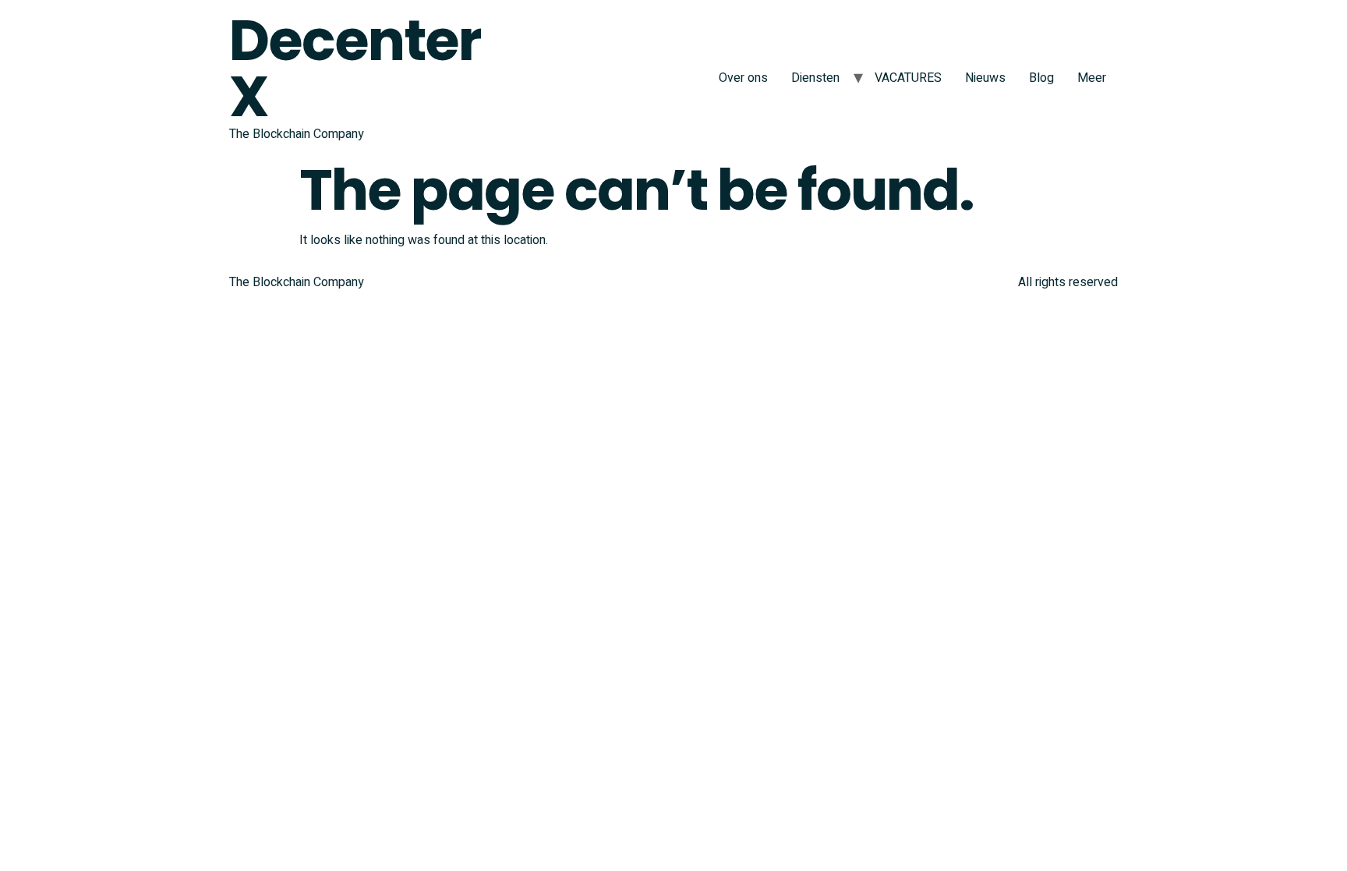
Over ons (743, 78)
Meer (1091, 78)
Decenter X (354, 68)
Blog (1041, 78)
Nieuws (985, 78)
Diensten (815, 78)
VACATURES (908, 78)
